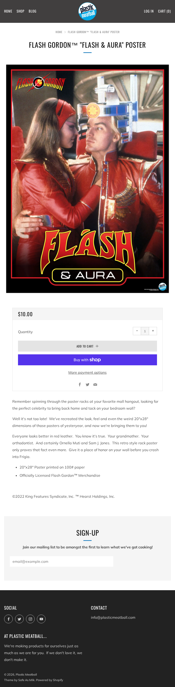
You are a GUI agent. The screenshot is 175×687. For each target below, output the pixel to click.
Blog (32, 10)
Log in (149, 10)
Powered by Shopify (49, 680)
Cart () (164, 10)
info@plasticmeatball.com (113, 617)
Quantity (25, 331)
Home (8, 10)
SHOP (20, 10)
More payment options (87, 372)
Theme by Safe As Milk (19, 680)
